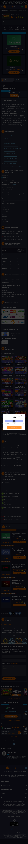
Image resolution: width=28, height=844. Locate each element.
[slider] (14, 421)
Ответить (14, 427)
